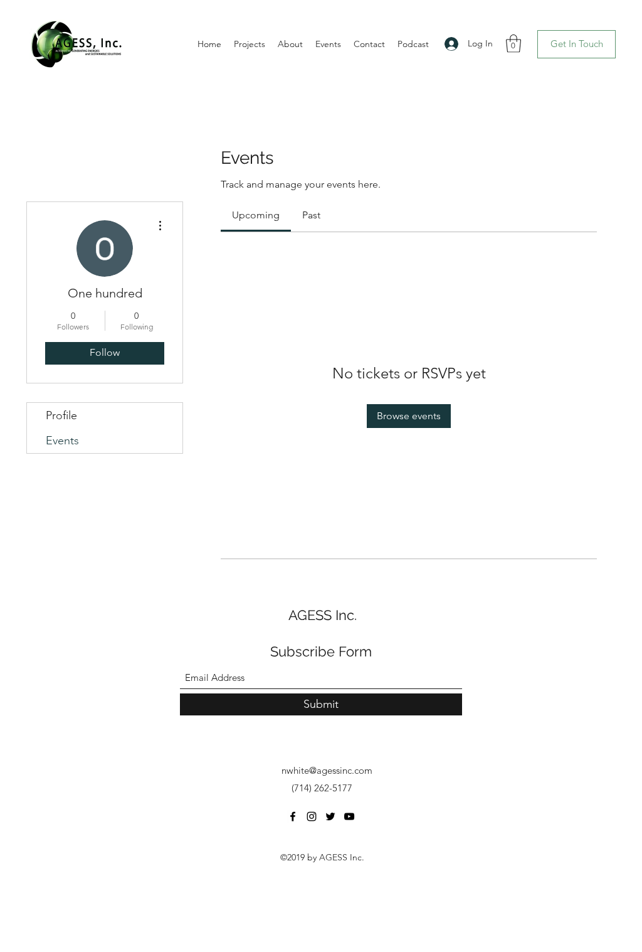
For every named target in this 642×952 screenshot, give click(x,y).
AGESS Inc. (322, 615)
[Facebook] (293, 816)
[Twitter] (330, 816)
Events (62, 440)
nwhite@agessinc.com (327, 770)
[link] (256, 215)
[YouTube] (349, 816)
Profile (61, 415)
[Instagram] (311, 816)
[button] (513, 44)
